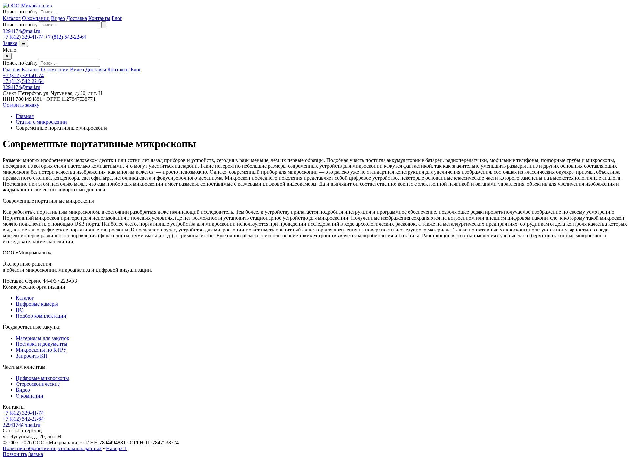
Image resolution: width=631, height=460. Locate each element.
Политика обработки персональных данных (52, 448)
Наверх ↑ (116, 448)
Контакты (99, 18)
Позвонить (15, 454)
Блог (117, 18)
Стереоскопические (38, 384)
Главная (11, 69)
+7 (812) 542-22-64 (65, 37)
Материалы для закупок (42, 338)
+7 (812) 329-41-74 (23, 37)
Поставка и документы (41, 344)
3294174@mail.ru (21, 31)
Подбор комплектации (41, 315)
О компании (36, 18)
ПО (20, 310)
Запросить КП (32, 356)
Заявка (10, 43)
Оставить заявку (21, 105)
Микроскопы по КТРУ (41, 350)
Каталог (12, 18)
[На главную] (27, 5)
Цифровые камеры (37, 304)
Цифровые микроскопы (42, 378)
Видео (58, 18)
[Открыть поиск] (103, 24)
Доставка (76, 18)
